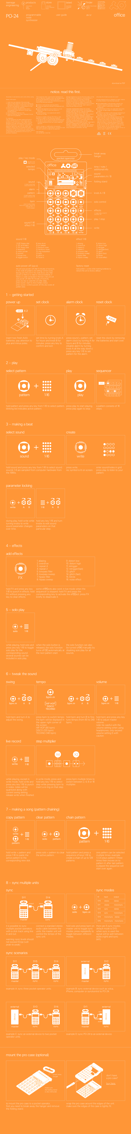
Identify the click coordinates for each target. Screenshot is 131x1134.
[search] (88, 8)
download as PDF (118, 83)
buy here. (111, 1083)
